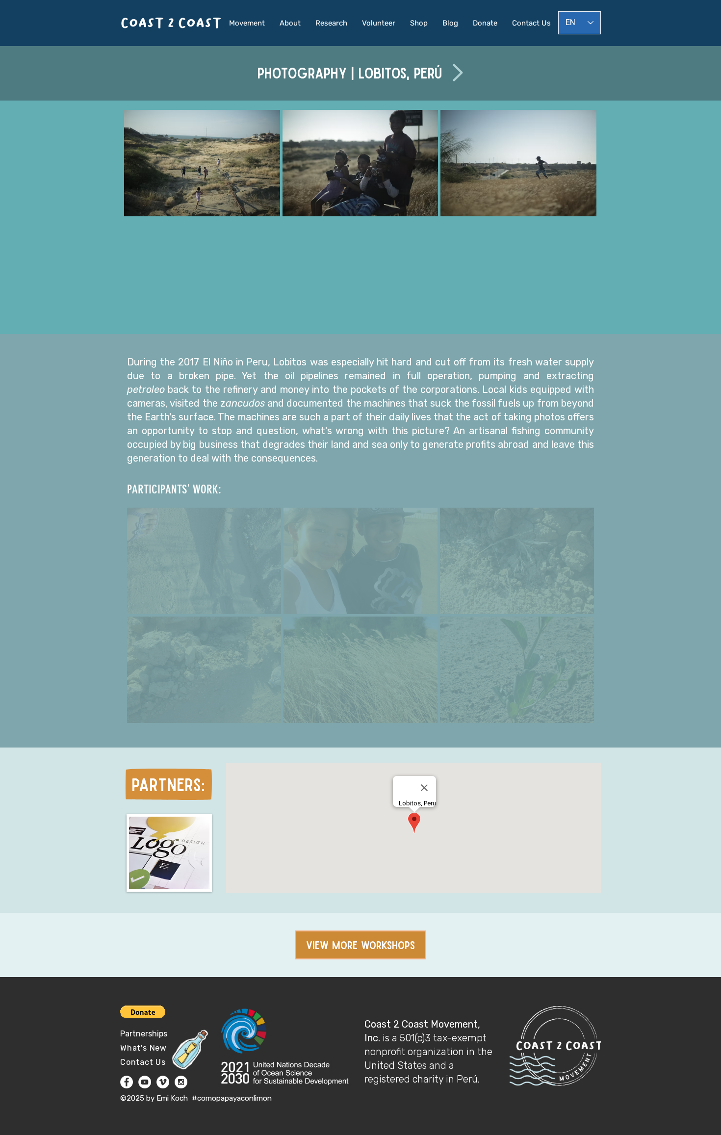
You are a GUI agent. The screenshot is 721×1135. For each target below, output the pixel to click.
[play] (576, 317)
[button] (202, 163)
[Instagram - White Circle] (181, 1082)
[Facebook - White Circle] (126, 1082)
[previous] (145, 226)
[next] (576, 226)
